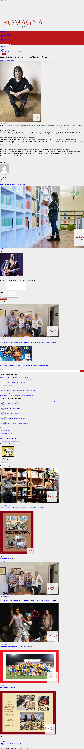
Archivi (1, 461)
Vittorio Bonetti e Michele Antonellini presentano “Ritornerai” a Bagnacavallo (22, 507)
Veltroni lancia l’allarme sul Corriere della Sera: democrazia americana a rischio (17, 390)
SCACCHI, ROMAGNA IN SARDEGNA (10, 403)
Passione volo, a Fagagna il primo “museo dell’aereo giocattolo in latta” (15, 393)
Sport (3, 40)
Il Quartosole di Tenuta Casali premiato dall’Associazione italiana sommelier (16, 395)
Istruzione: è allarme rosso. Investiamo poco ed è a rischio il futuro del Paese (16, 380)
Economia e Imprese (6, 36)
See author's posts (3, 177)
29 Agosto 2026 (3, 649)
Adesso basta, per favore (5, 387)
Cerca (1, 369)
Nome (1, 292)
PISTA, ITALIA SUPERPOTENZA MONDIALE (11, 408)
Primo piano (4, 33)
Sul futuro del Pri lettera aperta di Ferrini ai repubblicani (12, 382)
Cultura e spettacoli (6, 35)
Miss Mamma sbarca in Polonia (6, 385)
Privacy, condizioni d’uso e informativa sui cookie (11, 743)
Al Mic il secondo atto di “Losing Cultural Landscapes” (14, 418)
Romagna (4, 54)
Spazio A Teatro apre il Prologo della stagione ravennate (16, 646)
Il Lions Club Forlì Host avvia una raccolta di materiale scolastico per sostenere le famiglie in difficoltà (28, 342)
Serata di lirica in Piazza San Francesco (10, 421)
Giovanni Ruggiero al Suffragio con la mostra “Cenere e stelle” (15, 423)
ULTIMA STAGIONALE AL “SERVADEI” (10, 413)
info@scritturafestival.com (21, 133)
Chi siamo (4, 39)
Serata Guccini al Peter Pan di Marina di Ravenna (13, 416)
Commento (3, 290)
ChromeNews (20, 748)
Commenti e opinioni (6, 34)
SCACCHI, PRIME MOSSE (5, 430)
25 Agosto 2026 (3, 368)
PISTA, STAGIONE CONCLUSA (8, 406)
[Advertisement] (42, 10)
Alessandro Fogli (3, 60)
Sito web (2, 296)
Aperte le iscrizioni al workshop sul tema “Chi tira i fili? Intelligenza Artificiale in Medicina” (25, 365)
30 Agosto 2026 (3, 345)
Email (1, 294)
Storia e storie (5, 38)
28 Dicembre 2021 (10, 60)
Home (3, 31)
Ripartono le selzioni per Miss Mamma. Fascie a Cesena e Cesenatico (14, 377)
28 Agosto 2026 (3, 741)
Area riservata (5, 746)
